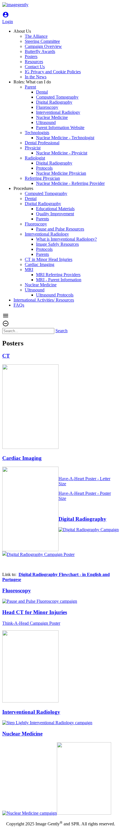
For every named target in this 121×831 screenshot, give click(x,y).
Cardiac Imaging (22, 458)
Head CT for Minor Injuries (34, 612)
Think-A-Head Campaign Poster (31, 623)
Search (61, 330)
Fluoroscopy (16, 590)
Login (7, 19)
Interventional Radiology (31, 712)
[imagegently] (15, 4)
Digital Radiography (82, 519)
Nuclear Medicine (22, 734)
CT (6, 356)
